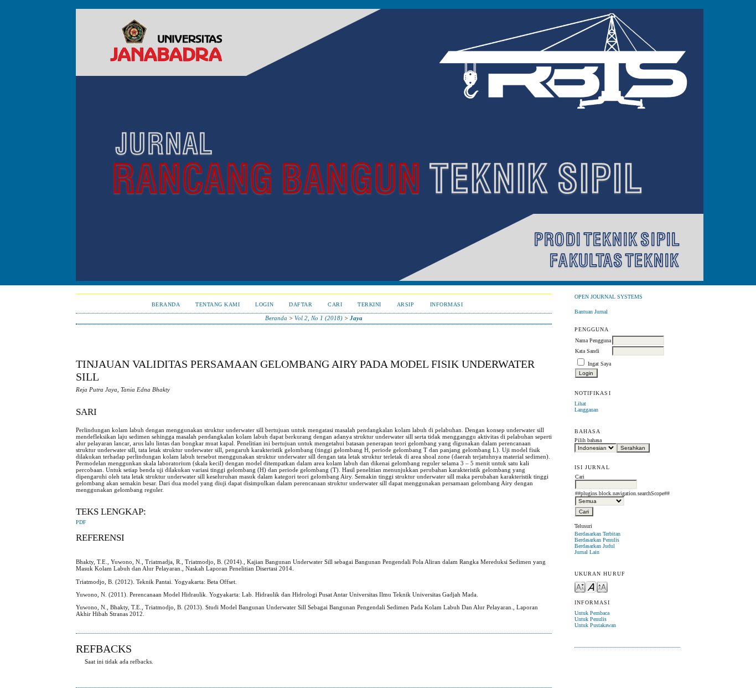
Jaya (356, 318)
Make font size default (591, 586)
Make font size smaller (580, 586)
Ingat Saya (599, 364)
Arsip (406, 304)
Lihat (580, 404)
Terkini (369, 304)
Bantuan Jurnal (591, 312)
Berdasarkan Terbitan (597, 534)
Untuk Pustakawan (595, 625)
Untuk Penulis (590, 619)
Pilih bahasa (588, 440)
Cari (335, 304)
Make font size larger (602, 586)
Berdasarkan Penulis (596, 540)
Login (264, 304)
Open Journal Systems (608, 297)
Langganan (586, 410)
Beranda (166, 304)
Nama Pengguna (593, 340)
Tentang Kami (217, 304)
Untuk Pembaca (591, 613)
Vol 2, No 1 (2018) (318, 318)
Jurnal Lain (586, 552)
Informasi (446, 304)
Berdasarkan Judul (594, 546)
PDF (81, 522)
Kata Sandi (587, 351)
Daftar (300, 304)
